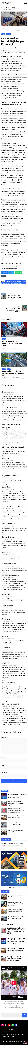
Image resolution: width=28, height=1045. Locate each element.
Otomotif (3, 848)
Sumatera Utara (14, 283)
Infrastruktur (15, 843)
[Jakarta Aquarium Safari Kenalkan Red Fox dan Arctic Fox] (4, 817)
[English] (24, 1043)
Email (3, 276)
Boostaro (5, 636)
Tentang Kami (19, 1034)
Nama (3, 758)
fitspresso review (8, 682)
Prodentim (6, 594)
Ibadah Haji (11, 281)
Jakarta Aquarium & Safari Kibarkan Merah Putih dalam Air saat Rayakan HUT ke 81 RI (17, 796)
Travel (24, 283)
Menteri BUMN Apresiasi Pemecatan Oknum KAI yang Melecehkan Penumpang (12, 266)
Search (24, 1015)
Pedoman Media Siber (7, 1036)
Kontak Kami (10, 1034)
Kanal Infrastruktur (11, 845)
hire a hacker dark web (10, 704)
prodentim (6, 663)
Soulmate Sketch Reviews (12, 506)
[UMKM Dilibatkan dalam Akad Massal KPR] (4, 832)
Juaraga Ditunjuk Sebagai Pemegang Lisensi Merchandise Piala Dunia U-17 (16, 903)
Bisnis (7, 281)
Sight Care (6, 487)
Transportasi (15, 848)
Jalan (21, 843)
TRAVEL (8, 34)
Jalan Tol (3, 845)
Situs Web (4, 772)
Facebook (4, 272)
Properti (9, 848)
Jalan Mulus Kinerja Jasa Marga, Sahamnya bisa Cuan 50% (13, 373)
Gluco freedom (7, 605)
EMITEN (9, 368)
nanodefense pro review (11, 575)
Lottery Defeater (8, 537)
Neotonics (6, 647)
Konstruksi (20, 845)
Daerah (10, 843)
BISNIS (3, 34)
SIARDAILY (4, 56)
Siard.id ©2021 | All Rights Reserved (14, 1041)
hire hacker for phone (10, 523)
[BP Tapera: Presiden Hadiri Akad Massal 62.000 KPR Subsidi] (4, 824)
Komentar (4, 737)
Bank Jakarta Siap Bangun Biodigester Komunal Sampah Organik (15, 803)
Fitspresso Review (9, 563)
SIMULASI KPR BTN (14, 887)
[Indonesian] (26, 1043)
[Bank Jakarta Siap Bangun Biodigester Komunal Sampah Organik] (4, 803)
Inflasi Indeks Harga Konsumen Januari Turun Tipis (12, 343)
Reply (3, 405)
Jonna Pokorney (8, 392)
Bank (2, 843)
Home (3, 1034)
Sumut (20, 283)
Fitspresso (6, 619)
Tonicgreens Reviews (10, 407)
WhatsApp (18, 272)
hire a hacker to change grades (13, 447)
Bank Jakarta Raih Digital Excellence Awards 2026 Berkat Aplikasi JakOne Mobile (16, 810)
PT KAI (3, 250)
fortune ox (6, 458)
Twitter (11, 272)
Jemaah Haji (12, 63)
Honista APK (7, 552)
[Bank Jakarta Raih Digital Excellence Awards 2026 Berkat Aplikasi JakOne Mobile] (4, 810)
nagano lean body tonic (11, 475)
